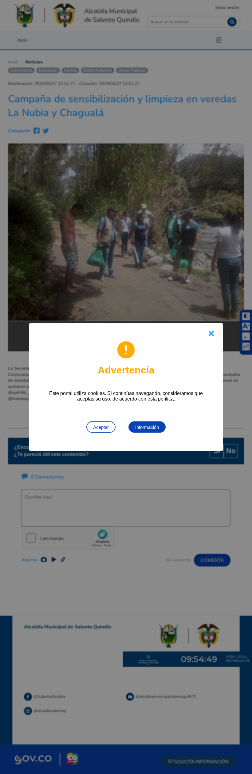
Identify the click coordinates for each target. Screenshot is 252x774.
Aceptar (101, 427)
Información (147, 427)
